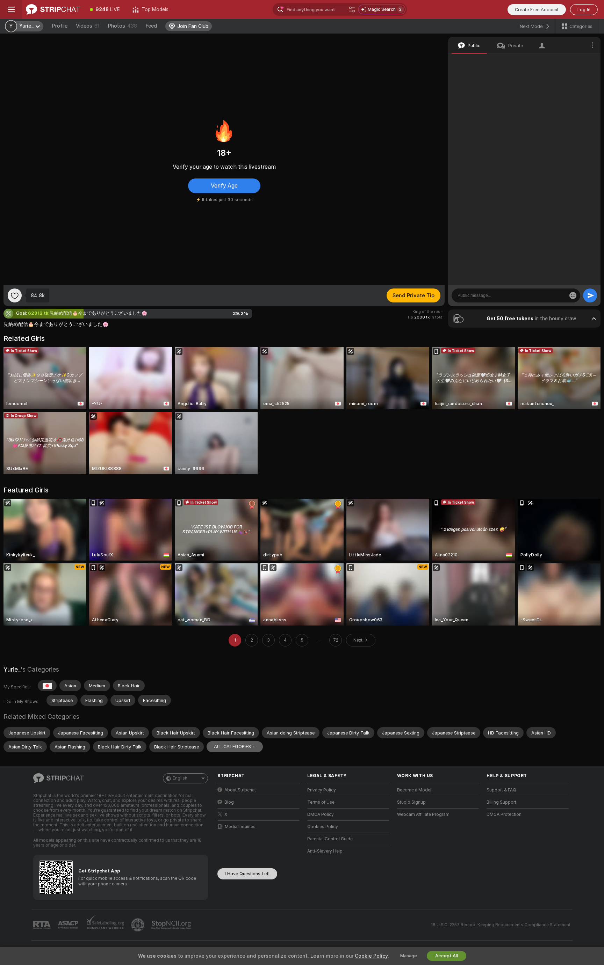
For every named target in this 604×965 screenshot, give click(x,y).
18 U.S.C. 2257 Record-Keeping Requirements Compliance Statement (500, 924)
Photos (122, 26)
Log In (583, 9)
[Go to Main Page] (53, 9)
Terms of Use (321, 802)
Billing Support (501, 802)
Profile (59, 26)
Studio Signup (411, 802)
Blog (229, 802)
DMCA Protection (504, 814)
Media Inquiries (240, 826)
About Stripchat (240, 790)
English (180, 778)
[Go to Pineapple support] (138, 924)
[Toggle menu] (11, 9)
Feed (151, 26)
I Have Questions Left (247, 873)
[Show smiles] (573, 295)
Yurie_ (12, 669)
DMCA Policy (320, 814)
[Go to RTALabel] (42, 925)
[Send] (590, 295)
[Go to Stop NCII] (172, 925)
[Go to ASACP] (69, 925)
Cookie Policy (371, 956)
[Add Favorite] (15, 295)
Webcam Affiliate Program (423, 814)
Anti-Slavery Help (325, 851)
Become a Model (414, 790)
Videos (87, 26)
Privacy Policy (321, 790)
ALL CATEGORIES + (235, 746)
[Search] (352, 9)
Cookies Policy (322, 826)
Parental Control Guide (330, 838)
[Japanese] (47, 685)
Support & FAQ (501, 790)
